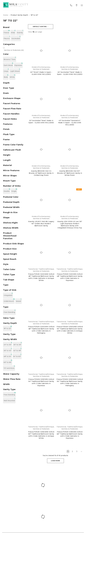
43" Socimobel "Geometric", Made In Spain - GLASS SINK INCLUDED (69, 123)
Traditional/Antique (46, 269)
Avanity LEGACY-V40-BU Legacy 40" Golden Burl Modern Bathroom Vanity (41, 224)
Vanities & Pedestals (14, 50)
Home (5, 15)
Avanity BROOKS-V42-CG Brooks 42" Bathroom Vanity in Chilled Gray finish (41, 173)
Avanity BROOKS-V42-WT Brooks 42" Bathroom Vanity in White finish (69, 173)
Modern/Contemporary (41, 67)
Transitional (33, 269)
